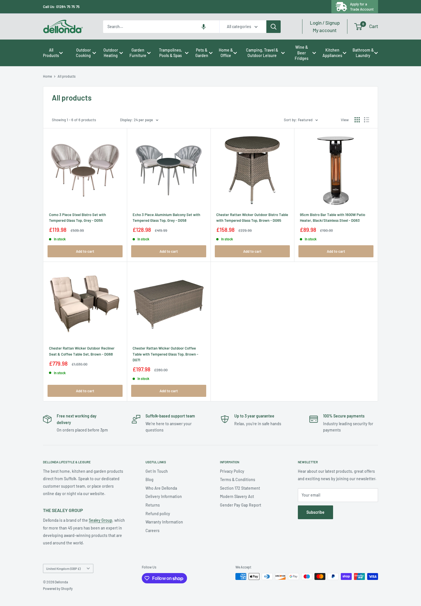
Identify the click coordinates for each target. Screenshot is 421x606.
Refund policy (157, 513)
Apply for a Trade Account (362, 6)
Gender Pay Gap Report (240, 505)
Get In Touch (156, 471)
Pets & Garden (201, 53)
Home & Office (226, 53)
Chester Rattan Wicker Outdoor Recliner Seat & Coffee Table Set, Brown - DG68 (82, 351)
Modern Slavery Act (237, 496)
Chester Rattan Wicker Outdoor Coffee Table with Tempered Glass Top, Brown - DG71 (165, 354)
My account (325, 26)
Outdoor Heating (110, 53)
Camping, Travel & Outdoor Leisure (262, 53)
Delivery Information (163, 496)
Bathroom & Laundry (363, 53)
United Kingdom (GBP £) (63, 568)
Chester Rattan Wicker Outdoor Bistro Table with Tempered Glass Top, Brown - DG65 (252, 217)
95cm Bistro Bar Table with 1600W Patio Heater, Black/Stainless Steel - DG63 (332, 217)
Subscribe (315, 512)
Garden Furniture (137, 53)
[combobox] (161, 26)
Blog (149, 479)
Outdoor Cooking (83, 53)
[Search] (273, 26)
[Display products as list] (366, 119)
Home (47, 76)
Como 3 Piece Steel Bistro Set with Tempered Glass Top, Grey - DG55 (77, 217)
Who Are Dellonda (161, 488)
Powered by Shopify (58, 589)
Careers (152, 530)
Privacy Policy (232, 471)
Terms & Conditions (237, 479)
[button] (203, 26)
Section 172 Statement (240, 488)
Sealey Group (100, 520)
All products (67, 76)
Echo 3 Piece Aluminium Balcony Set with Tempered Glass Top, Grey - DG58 (166, 217)
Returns (152, 505)
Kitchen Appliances (332, 53)
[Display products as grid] (357, 119)
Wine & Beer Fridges (301, 53)
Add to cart (85, 251)
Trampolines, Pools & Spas (170, 53)
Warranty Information (164, 521)
